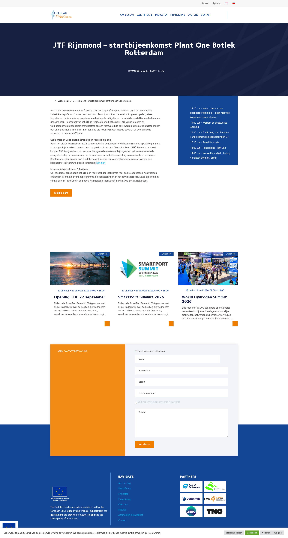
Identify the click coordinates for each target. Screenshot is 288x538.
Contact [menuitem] (206, 15)
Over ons (123, 504)
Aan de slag (124, 483)
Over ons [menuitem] (193, 15)
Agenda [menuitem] (216, 3)
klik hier (100, 162)
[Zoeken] (232, 15)
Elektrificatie (124, 488)
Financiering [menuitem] (177, 15)
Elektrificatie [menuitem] (144, 15)
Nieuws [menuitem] (204, 3)
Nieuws (122, 509)
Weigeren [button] (266, 533)
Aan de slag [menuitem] (127, 15)
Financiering (124, 499)
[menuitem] (226, 3)
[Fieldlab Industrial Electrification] (61, 14)
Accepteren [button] (252, 533)
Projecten (123, 494)
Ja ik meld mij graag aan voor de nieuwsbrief (159, 402)
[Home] (51, 101)
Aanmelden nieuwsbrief (130, 515)
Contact (122, 520)
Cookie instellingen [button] (234, 533)
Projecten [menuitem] (161, 15)
